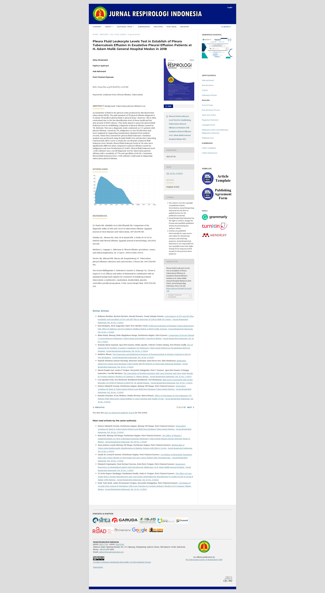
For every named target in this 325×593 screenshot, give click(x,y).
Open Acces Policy (209, 115)
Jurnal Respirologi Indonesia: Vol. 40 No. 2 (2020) (126, 442)
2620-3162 (120, 544)
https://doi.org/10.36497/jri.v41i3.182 (112, 87)
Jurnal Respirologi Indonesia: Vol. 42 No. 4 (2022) (138, 480)
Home (95, 34)
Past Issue (171, 27)
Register (184, 27)
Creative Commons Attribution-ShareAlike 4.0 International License (122, 562)
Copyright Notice (208, 125)
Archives (158, 27)
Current (97, 27)
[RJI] (156, 532)
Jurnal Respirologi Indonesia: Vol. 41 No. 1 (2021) (171, 376)
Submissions (144, 27)
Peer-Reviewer (207, 85)
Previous (99, 407)
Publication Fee (208, 138)
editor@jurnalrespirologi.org (111, 552)
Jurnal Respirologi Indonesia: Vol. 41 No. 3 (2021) (126, 489)
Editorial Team (125, 27)
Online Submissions (209, 153)
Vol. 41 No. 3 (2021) (118, 34)
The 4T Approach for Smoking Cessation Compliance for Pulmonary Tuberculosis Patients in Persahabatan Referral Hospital (145, 348)
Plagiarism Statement (210, 120)
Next (189, 407)
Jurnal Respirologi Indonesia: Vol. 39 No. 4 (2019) (133, 357)
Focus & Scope (207, 105)
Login (229, 7)
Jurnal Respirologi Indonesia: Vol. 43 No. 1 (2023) (171, 383)
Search (227, 27)
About (108, 27)
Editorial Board (208, 80)
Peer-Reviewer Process (211, 110)
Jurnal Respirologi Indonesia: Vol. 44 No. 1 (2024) (127, 351)
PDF (169, 106)
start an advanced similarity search (119, 412)
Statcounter (98, 567)
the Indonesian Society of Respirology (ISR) (204, 559)
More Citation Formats (175, 296)
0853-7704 (103, 544)
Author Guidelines (209, 148)
